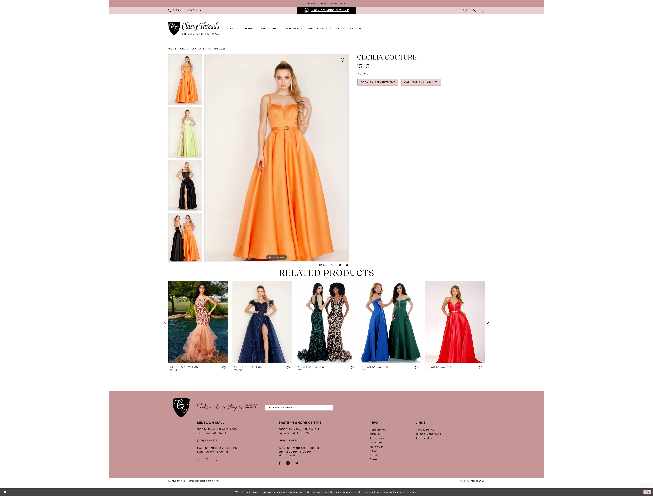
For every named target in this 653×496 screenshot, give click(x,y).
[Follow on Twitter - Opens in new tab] (296, 463)
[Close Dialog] (5, 492)
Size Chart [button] (364, 74)
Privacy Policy (425, 430)
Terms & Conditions (428, 434)
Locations (376, 442)
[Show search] (483, 10)
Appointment (378, 430)
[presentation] (198, 322)
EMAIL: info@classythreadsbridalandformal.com (193, 480)
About (374, 451)
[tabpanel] (185, 80)
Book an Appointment (378, 82)
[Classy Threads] (194, 28)
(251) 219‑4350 (288, 440)
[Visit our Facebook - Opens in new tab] (198, 459)
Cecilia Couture (192, 49)
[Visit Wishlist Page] (465, 10)
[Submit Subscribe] (329, 408)
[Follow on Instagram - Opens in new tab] (288, 463)
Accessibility (424, 438)
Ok (647, 492)
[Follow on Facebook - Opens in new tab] (280, 463)
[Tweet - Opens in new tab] (332, 265)
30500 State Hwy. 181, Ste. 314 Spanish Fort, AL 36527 (299, 431)
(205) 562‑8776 (207, 440)
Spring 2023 (216, 49)
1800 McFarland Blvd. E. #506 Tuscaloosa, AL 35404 (217, 431)
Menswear (376, 447)
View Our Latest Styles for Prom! (326, 3)
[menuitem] (185, 10)
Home (172, 49)
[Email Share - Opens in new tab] (347, 265)
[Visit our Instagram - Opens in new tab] (206, 459)
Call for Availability (421, 82)
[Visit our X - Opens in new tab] (215, 459)
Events (374, 455)
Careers (375, 459)
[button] (474, 10)
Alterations (377, 438)
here (414, 492)
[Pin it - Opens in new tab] (340, 265)
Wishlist (375, 434)
